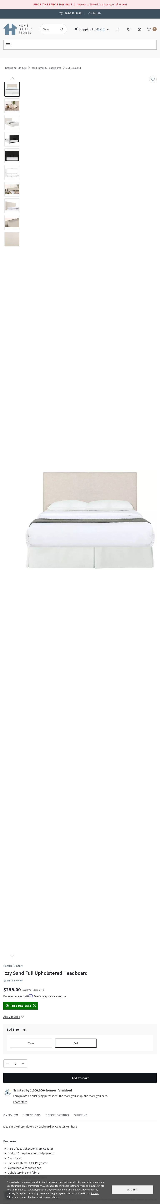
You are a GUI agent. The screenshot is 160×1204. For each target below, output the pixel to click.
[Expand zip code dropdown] (108, 29)
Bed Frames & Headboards (46, 68)
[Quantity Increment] (23, 1064)
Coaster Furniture (13, 966)
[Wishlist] (129, 29)
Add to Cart (80, 1078)
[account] (118, 29)
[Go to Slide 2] (12, 105)
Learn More (20, 1102)
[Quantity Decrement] (7, 1064)
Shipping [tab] (81, 1115)
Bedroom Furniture (15, 68)
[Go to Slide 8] (12, 205)
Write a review (14, 980)
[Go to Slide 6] (12, 172)
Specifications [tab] (57, 1115)
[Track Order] (140, 29)
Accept (132, 1189)
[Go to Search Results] (62, 29)
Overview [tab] (10, 1115)
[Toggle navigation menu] (80, 45)
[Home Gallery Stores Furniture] (18, 29)
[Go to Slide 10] (12, 239)
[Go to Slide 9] (12, 222)
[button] (90, 520)
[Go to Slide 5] (12, 155)
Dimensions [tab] (32, 1115)
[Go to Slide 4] (12, 139)
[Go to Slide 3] (12, 122)
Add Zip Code (11, 1017)
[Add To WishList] (153, 79)
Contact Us (94, 13)
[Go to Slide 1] (12, 89)
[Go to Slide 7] (12, 189)
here (55, 1197)
